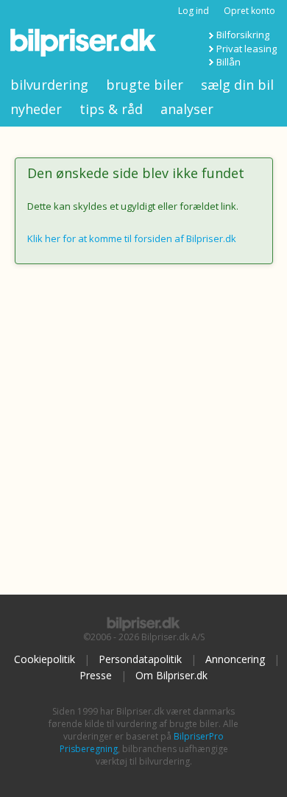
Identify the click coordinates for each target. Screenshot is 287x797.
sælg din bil (237, 84)
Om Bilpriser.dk (171, 675)
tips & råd (111, 109)
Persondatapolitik (140, 659)
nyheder (36, 109)
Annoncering (235, 659)
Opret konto (249, 10)
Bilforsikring (242, 34)
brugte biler (144, 84)
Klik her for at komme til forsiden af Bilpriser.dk (131, 238)
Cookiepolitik (44, 659)
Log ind (193, 10)
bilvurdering (49, 84)
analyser (186, 109)
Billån (228, 61)
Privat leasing (246, 48)
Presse (95, 675)
